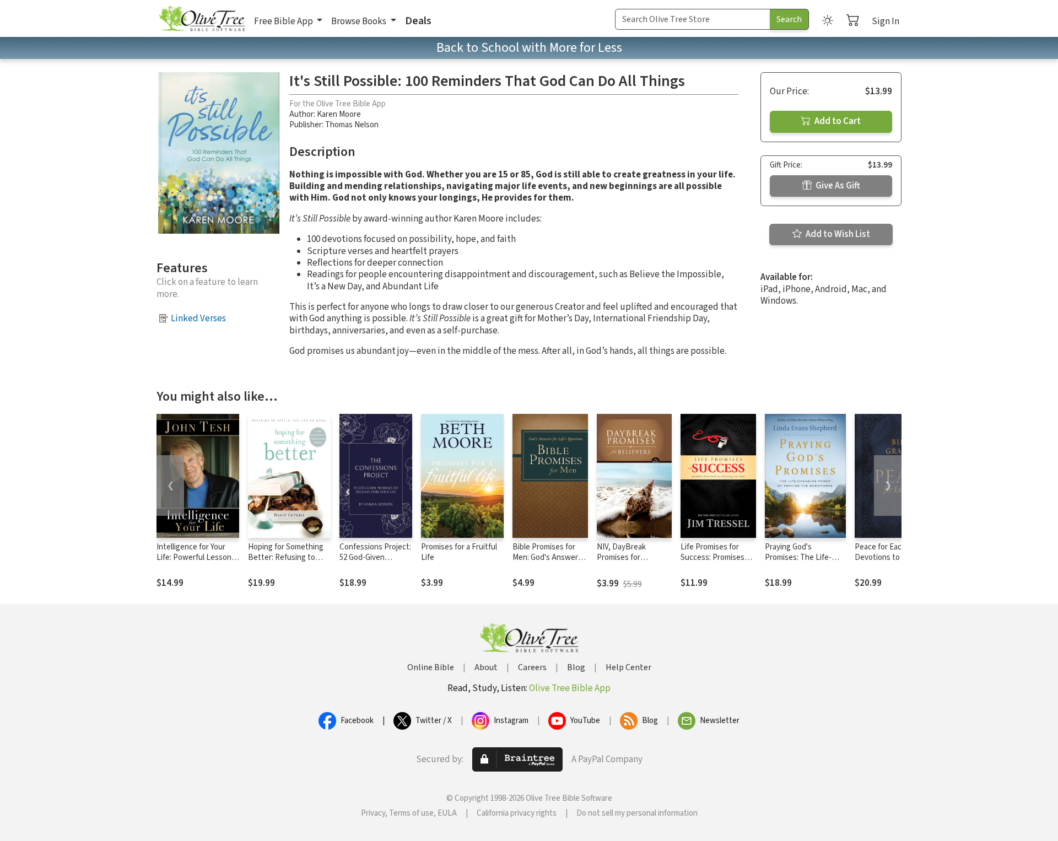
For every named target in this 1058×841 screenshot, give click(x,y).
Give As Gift (837, 185)
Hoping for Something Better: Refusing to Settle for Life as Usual (287, 557)
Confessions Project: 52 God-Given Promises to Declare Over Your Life (375, 562)
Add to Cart (837, 121)
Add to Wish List (837, 234)
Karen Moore (339, 114)
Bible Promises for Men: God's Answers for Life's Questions (547, 557)
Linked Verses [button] (198, 318)
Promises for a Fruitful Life (459, 552)
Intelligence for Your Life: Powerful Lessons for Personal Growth (195, 557)
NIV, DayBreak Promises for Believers (621, 557)
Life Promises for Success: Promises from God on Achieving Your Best (715, 562)
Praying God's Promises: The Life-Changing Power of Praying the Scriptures (803, 562)
